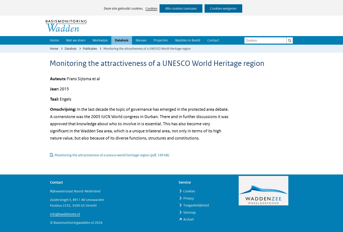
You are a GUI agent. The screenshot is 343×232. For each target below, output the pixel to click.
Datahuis (121, 40)
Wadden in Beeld (187, 40)
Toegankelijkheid (196, 205)
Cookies (151, 8)
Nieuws (141, 40)
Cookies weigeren (223, 8)
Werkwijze (100, 40)
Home (54, 40)
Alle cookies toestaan (181, 8)
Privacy (188, 198)
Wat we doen (75, 40)
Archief (188, 219)
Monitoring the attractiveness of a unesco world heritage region (112, 155)
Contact (213, 40)
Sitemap (189, 212)
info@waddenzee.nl (65, 214)
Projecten (161, 40)
